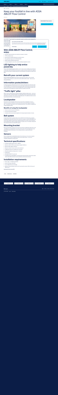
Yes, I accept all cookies (42, 46)
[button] (12, 4)
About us (26, 4)
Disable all (34, 46)
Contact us (21, 4)
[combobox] (48, 4)
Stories (16, 4)
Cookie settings (14, 46)
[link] (40, 1)
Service (11, 4)
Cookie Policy (39, 43)
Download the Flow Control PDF (9, 169)
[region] (29, 44)
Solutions (5, 4)
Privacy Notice (43, 43)
